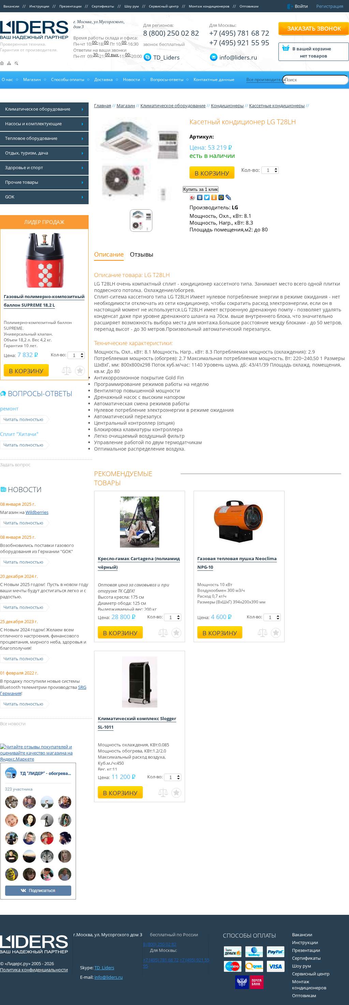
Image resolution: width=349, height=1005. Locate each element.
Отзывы (141, 254)
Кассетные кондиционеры (277, 105)
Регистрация (329, 6)
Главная (102, 105)
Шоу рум (131, 6)
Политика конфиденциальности (34, 970)
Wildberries (37, 512)
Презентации (70, 6)
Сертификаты (103, 6)
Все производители (266, 79)
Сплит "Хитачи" (19, 434)
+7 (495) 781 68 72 (239, 33)
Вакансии (11, 6)
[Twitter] (207, 197)
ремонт (9, 408)
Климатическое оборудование (173, 105)
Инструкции (39, 6)
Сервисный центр (164, 6)
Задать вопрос (15, 464)
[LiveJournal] (228, 197)
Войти (301, 6)
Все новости (13, 723)
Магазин (126, 105)
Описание (109, 254)
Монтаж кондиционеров (209, 6)
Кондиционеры (227, 105)
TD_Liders (166, 57)
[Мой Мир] (221, 197)
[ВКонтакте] (199, 197)
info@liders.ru (108, 977)
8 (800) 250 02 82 (171, 33)
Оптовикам (249, 6)
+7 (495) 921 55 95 (239, 42)
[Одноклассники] (214, 197)
